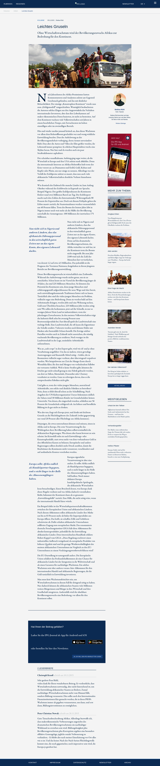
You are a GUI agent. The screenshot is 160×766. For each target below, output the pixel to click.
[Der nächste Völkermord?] (119, 357)
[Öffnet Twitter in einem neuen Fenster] (111, 20)
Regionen (20, 4)
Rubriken (8, 4)
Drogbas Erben (113, 214)
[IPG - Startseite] (80, 4)
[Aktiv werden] (119, 241)
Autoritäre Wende (114, 328)
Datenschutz (79, 762)
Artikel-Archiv (119, 385)
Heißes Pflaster (113, 446)
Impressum (55, 762)
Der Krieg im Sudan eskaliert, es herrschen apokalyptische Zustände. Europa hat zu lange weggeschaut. (119, 373)
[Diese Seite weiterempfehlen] (120, 20)
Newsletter (105, 762)
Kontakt (33, 762)
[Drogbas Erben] (119, 204)
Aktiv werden (112, 251)
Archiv (127, 762)
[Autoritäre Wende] (119, 318)
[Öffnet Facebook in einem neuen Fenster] (116, 20)
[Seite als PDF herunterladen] (103, 608)
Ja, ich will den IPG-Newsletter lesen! (87, 656)
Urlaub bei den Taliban (116, 405)
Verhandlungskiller (114, 426)
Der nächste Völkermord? (117, 367)
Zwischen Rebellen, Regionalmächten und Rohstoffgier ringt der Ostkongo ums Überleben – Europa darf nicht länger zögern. (119, 259)
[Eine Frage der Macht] (119, 278)
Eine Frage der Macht (116, 288)
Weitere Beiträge (121, 123)
